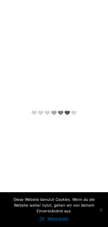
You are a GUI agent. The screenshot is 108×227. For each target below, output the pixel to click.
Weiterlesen (58, 218)
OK (42, 218)
